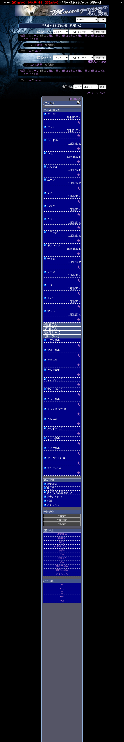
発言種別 (48, 480)
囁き (62, 542)
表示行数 (67, 86)
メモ (28, 45)
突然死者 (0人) (51, 332)
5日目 (72, 35)
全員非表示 (62, 520)
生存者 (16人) (51, 110)
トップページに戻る (94, 93)
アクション (62, 574)
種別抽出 (48, 530)
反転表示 (62, 524)
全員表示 (62, 516)
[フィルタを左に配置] (78, 102)
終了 (28, 39)
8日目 (94, 35)
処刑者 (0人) (50, 328)
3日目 (57, 35)
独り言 (62, 538)
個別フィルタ (44, 31)
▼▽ (62, 588)
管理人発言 (62, 570)
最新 (35, 39)
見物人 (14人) (51, 336)
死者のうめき (62, 546)
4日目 (65, 35)
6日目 (79, 35)
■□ (62, 600)
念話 (62, 554)
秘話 (62, 562)
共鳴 (62, 550)
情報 (23, 35)
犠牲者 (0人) (50, 324)
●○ (62, 584)
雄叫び (62, 558)
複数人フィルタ (97, 61)
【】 (62, 592)
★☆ (62, 596)
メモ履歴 (37, 45)
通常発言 (62, 534)
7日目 (86, 35)
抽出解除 (75, 99)
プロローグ (32, 35)
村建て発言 (62, 566)
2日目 (50, 35)
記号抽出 (48, 580)
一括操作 (48, 511)
